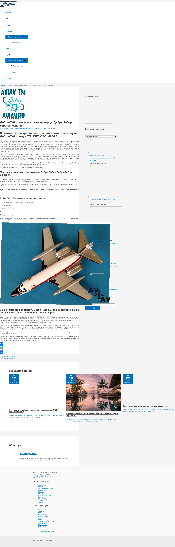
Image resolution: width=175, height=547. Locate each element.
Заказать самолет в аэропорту (165, 409)
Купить (7, 25)
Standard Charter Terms (46, 521)
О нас (7, 55)
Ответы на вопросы (44, 495)
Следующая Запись (7, 358)
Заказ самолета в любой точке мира (27, 128)
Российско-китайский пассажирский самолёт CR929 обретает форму (34, 411)
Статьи (27, 417)
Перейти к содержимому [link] (8, 1)
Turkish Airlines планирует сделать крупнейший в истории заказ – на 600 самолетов (102, 158)
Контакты (8, 79)
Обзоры (40, 493)
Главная (8, 12)
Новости (16, 42)
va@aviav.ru (36, 478)
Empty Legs (42, 526)
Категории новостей (91, 134)
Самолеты (41, 490)
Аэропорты (42, 485)
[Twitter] (39, 346)
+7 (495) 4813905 (38, 476)
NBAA (40, 520)
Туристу (81, 421)
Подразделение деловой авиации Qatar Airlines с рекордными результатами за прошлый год (103, 266)
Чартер (40, 487)
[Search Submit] (87, 308)
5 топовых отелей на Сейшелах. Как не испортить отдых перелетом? (92, 415)
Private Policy (42, 514)
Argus (40, 518)
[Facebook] (39, 343)
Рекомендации (43, 499)
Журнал (8, 31)
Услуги (7, 19)
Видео (7, 49)
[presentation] (12, 31)
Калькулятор (42, 525)
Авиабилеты (42, 523)
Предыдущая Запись (7, 356)
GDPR (40, 513)
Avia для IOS (42, 511)
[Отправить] (39, 352)
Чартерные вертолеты (45, 488)
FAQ (14, 72)
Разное (22, 417)
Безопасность (18, 66)
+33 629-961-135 (38, 474)
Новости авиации (52, 415)
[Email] (39, 349)
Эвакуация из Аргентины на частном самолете (145, 406)
